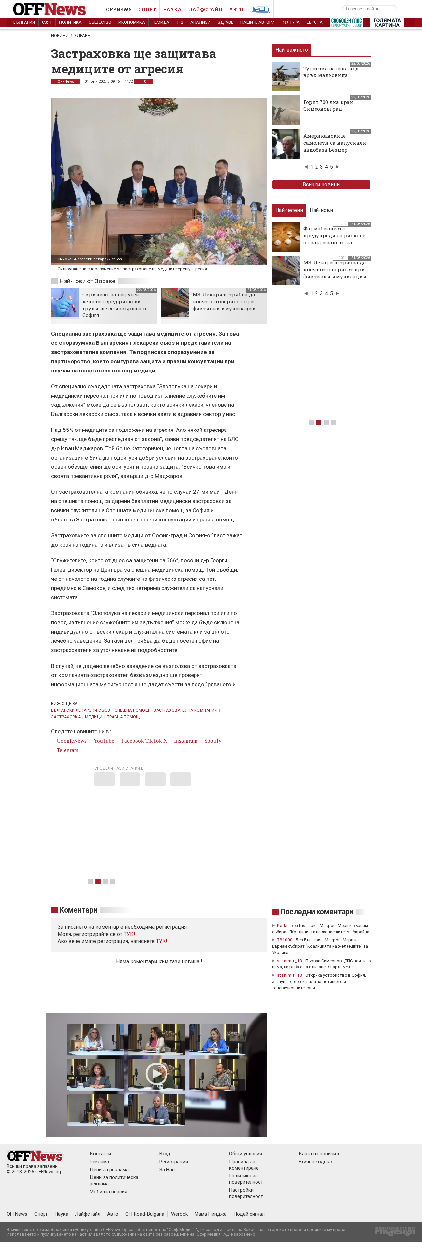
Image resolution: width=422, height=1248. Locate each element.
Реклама (99, 1162)
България (24, 22)
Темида (160, 22)
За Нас (167, 1170)
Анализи (200, 22)
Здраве (225, 22)
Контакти (100, 1154)
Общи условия (245, 1154)
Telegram (66, 750)
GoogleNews (71, 741)
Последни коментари (316, 911)
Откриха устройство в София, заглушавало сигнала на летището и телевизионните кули (319, 981)
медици (93, 717)
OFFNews (66, 81)
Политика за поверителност (246, 1179)
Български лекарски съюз (80, 710)
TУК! (129, 934)
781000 (285, 939)
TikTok (153, 741)
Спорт (147, 9)
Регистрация (173, 1162)
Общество (100, 22)
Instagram (185, 741)
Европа (315, 22)
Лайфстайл (205, 9)
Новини (60, 35)
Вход (164, 1154)
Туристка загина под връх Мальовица (331, 71)
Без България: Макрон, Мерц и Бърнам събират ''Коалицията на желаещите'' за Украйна (320, 946)
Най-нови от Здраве (87, 281)
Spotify (212, 741)
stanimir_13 (289, 960)
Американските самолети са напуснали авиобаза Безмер (334, 143)
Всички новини (321, 184)
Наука (172, 9)
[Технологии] (260, 10)
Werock (179, 1214)
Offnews (119, 9)
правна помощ (123, 717)
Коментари (78, 910)
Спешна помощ (132, 710)
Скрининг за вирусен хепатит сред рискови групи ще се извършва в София (114, 304)
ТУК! (161, 941)
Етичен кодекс (315, 1162)
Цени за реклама (109, 1170)
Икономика (131, 22)
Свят (47, 22)
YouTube (103, 741)
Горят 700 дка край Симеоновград (328, 105)
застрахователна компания (185, 710)
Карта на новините (320, 1154)
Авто (236, 9)
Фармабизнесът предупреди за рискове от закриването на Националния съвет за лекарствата (334, 242)
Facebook (132, 741)
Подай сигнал (249, 1214)
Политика (70, 22)
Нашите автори (257, 22)
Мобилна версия (108, 1192)
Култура (291, 22)
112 (179, 22)
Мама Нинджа (210, 1214)
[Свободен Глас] (346, 24)
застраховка (66, 717)
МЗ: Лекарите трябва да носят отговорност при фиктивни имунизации (224, 301)
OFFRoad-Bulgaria (144, 1214)
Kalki (282, 925)
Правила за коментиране (244, 1165)
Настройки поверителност (246, 1193)
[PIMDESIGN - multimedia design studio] (392, 1233)
